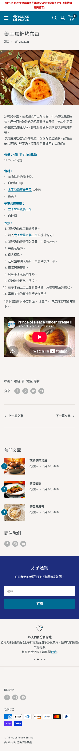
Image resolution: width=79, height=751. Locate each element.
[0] (71, 17)
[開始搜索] (54, 18)
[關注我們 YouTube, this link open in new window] (23, 544)
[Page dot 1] (34, 659)
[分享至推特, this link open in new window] (33, 391)
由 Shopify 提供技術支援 (18, 742)
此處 (54, 652)
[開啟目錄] (6, 18)
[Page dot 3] (41, 659)
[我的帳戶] (63, 18)
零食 (37, 381)
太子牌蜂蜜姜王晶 (20, 189)
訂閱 (39, 603)
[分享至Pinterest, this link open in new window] (25, 391)
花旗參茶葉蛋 (38, 460)
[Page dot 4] (44, 659)
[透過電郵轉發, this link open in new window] (41, 391)
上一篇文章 (15, 416)
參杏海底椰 (36, 506)
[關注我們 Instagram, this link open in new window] (15, 544)
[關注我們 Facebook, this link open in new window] (7, 544)
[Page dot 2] (38, 659)
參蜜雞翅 (35, 483)
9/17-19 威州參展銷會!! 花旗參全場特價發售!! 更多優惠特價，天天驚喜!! (39, 5)
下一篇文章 (63, 416)
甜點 (17, 381)
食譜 (29, 381)
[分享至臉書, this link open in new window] (17, 391)
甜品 (6, 41)
